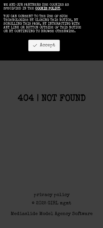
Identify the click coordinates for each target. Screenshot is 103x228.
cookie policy (47, 9)
